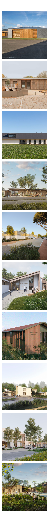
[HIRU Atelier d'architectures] (13, 6)
